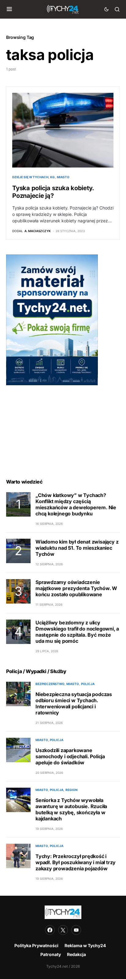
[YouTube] (76, 930)
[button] (9, 9)
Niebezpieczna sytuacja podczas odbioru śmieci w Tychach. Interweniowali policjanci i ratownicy (73, 703)
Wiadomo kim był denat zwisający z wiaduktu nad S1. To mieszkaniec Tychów (76, 548)
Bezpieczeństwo (50, 684)
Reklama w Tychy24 (85, 945)
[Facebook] (50, 930)
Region (71, 790)
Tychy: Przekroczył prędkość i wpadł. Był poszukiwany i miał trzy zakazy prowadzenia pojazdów (75, 862)
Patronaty (50, 954)
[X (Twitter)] (63, 930)
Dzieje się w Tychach (30, 177)
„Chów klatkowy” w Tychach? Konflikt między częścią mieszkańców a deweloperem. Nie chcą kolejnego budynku (75, 504)
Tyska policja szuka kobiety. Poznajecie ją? (53, 191)
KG (52, 177)
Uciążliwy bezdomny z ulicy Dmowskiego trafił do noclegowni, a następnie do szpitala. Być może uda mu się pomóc (77, 631)
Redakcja (76, 954)
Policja (87, 684)
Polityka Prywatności (36, 945)
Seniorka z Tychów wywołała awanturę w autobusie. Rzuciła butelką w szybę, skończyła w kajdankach (71, 809)
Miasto (63, 177)
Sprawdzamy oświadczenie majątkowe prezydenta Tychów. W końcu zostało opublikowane (76, 588)
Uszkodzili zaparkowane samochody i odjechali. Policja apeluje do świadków (70, 756)
